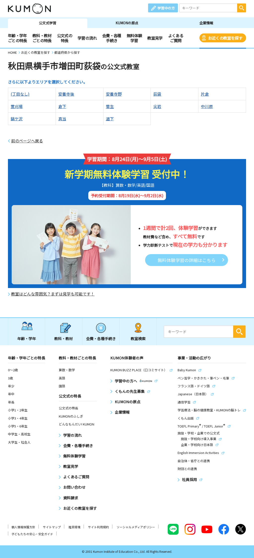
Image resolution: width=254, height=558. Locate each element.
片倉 (205, 94)
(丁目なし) (20, 94)
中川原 (207, 106)
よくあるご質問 (175, 37)
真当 (62, 119)
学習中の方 (166, 7)
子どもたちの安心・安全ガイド (32, 534)
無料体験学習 (134, 37)
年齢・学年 (26, 338)
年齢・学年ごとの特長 (17, 37)
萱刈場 (17, 106)
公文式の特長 (64, 37)
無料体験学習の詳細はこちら (187, 260)
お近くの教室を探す (225, 38)
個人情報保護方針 (23, 527)
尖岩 (157, 106)
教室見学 (154, 38)
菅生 (110, 106)
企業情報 (206, 22)
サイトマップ (52, 527)
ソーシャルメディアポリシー (136, 527)
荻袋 (157, 94)
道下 (110, 119)
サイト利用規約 (98, 527)
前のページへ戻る (27, 140)
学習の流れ (87, 38)
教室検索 (138, 338)
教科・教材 (63, 338)
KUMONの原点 (127, 22)
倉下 (62, 106)
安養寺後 (66, 94)
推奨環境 (74, 527)
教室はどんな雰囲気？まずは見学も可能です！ (53, 293)
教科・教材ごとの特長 (42, 37)
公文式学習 (47, 22)
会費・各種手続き (111, 37)
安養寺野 (114, 94)
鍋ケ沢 (17, 119)
